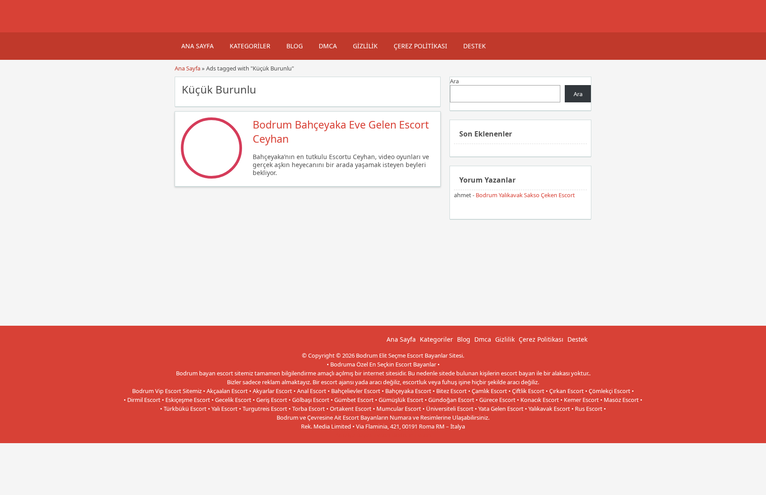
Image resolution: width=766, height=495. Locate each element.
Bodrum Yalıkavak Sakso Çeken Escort (525, 195)
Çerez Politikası (420, 46)
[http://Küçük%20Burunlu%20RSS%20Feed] (429, 89)
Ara (454, 81)
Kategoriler (250, 46)
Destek (474, 46)
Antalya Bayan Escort (363, 435)
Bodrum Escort (411, 435)
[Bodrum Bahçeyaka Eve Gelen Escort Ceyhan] (211, 176)
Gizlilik (365, 46)
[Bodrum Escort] (185, 28)
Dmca (328, 46)
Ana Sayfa (197, 46)
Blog (294, 46)
